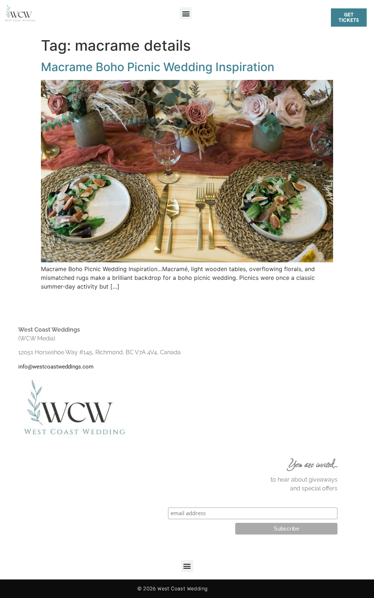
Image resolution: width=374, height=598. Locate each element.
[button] (186, 13)
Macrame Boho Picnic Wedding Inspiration (157, 67)
